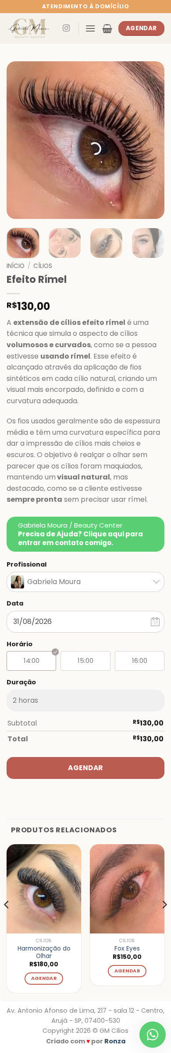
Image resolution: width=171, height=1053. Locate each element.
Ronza (114, 1041)
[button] (90, 28)
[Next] (150, 140)
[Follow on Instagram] (66, 28)
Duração (21, 682)
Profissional (26, 564)
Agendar (85, 767)
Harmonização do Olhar (44, 952)
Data (15, 603)
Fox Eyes (127, 949)
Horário (19, 644)
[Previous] (20, 140)
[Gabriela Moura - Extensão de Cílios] (30, 28)
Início (16, 266)
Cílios (42, 266)
